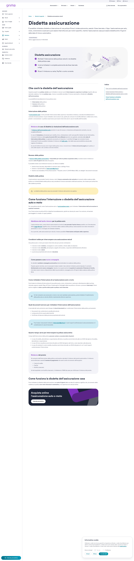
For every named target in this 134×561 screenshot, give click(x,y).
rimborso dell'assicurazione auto (41, 130)
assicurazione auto (34, 114)
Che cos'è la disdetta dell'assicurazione (117, 88)
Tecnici (98, 550)
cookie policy (123, 546)
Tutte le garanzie (9, 14)
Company (113, 1)
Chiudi (88, 553)
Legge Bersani (38, 226)
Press (119, 1)
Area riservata (111, 5)
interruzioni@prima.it (52, 168)
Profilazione (108, 550)
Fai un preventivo (122, 5)
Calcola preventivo (38, 401)
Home (30, 16)
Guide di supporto (39, 16)
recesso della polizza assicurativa (39, 158)
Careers (126, 1)
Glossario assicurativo (10, 49)
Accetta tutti (103, 553)
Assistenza (81, 5)
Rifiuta (95, 553)
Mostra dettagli (88, 550)
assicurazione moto (63, 206)
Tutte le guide (8, 27)
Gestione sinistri (8, 55)
